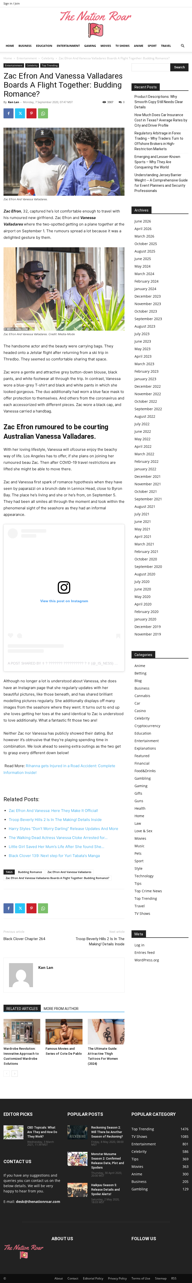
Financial (142, 763)
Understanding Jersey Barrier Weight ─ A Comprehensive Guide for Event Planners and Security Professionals (161, 183)
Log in (139, 945)
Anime (138, 46)
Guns (138, 800)
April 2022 (143, 446)
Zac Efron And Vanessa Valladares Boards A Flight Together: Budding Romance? (57, 878)
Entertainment (68, 46)
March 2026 (144, 236)
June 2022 (142, 431)
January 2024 (145, 288)
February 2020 (146, 611)
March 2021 (144, 544)
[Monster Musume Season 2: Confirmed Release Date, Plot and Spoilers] (78, 1159)
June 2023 (142, 341)
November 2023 (147, 303)
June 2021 (142, 521)
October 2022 (145, 401)
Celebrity (48, 58)
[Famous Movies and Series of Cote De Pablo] (64, 1031)
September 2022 (148, 408)
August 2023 (144, 326)
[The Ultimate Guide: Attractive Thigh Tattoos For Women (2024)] (106, 1031)
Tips (138, 883)
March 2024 (144, 273)
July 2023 (142, 333)
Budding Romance (30, 872)
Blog (138, 680)
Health (140, 808)
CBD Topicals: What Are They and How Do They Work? (42, 1132)
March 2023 (144, 363)
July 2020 (142, 581)
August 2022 (144, 416)
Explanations (145, 748)
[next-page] (15, 1074)
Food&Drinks (145, 770)
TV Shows (123, 46)
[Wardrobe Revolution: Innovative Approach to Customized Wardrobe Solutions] (22, 1031)
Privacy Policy (117, 1278)
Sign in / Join (12, 3)
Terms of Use (141, 1278)
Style (138, 868)
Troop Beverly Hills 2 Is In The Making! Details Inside (100, 941)
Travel (166, 46)
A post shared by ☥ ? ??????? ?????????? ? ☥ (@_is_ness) (61, 663)
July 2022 (142, 423)
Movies (105, 46)
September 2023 (148, 318)
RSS (173, 1278)
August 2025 (144, 251)
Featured (142, 755)
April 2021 (143, 536)
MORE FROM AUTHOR (61, 1009)
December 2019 (147, 626)
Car (137, 703)
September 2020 (148, 566)
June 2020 (142, 589)
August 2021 (144, 506)
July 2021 (142, 514)
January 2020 (145, 619)
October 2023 (145, 311)
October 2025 (145, 243)
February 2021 (146, 551)
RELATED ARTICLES (22, 1009)
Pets (138, 853)
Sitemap (160, 1278)
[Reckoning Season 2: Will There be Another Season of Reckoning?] (78, 1132)
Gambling (142, 778)
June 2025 (142, 258)
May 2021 (142, 529)
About (58, 1278)
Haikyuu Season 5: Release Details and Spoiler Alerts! (105, 1189)
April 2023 (143, 356)
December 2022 (147, 386)
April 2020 (143, 604)
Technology (144, 876)
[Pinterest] (31, 113)
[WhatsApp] (43, 113)
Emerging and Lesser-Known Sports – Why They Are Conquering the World (157, 162)
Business (25, 46)
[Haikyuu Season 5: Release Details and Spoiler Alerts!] (78, 1190)
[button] (182, 46)
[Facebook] (9, 113)
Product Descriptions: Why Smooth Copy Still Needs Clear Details (158, 102)
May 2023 (142, 348)
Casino (140, 710)
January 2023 (145, 378)
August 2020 (144, 574)
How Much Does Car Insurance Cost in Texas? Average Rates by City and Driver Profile (160, 120)
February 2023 (146, 371)
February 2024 (146, 281)
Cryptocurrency (147, 725)
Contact (73, 1278)
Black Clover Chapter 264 (24, 939)
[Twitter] (20, 113)
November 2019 (147, 634)
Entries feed (144, 952)
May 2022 (142, 439)
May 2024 (142, 266)
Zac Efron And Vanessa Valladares (69, 872)
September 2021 (148, 499)
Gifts (138, 793)
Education (44, 46)
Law (137, 823)
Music (139, 845)
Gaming (90, 46)
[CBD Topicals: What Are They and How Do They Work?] (14, 1132)
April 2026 (143, 228)
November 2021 (147, 484)
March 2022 (144, 454)
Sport (152, 46)
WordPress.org (146, 960)
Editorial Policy (93, 1278)
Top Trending (50, 65)
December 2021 (147, 476)
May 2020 (142, 596)
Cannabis (142, 695)
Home (10, 46)
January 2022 (145, 469)
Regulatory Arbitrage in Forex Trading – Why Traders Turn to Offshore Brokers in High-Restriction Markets (158, 141)
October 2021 (145, 491)
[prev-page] (7, 1074)
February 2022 (146, 461)
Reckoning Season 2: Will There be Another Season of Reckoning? (107, 1132)
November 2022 (147, 393)
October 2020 (145, 559)
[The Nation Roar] (96, 24)
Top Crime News (148, 891)
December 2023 (147, 296)
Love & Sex (143, 830)
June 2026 (142, 221)
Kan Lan (13, 102)
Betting (140, 673)
